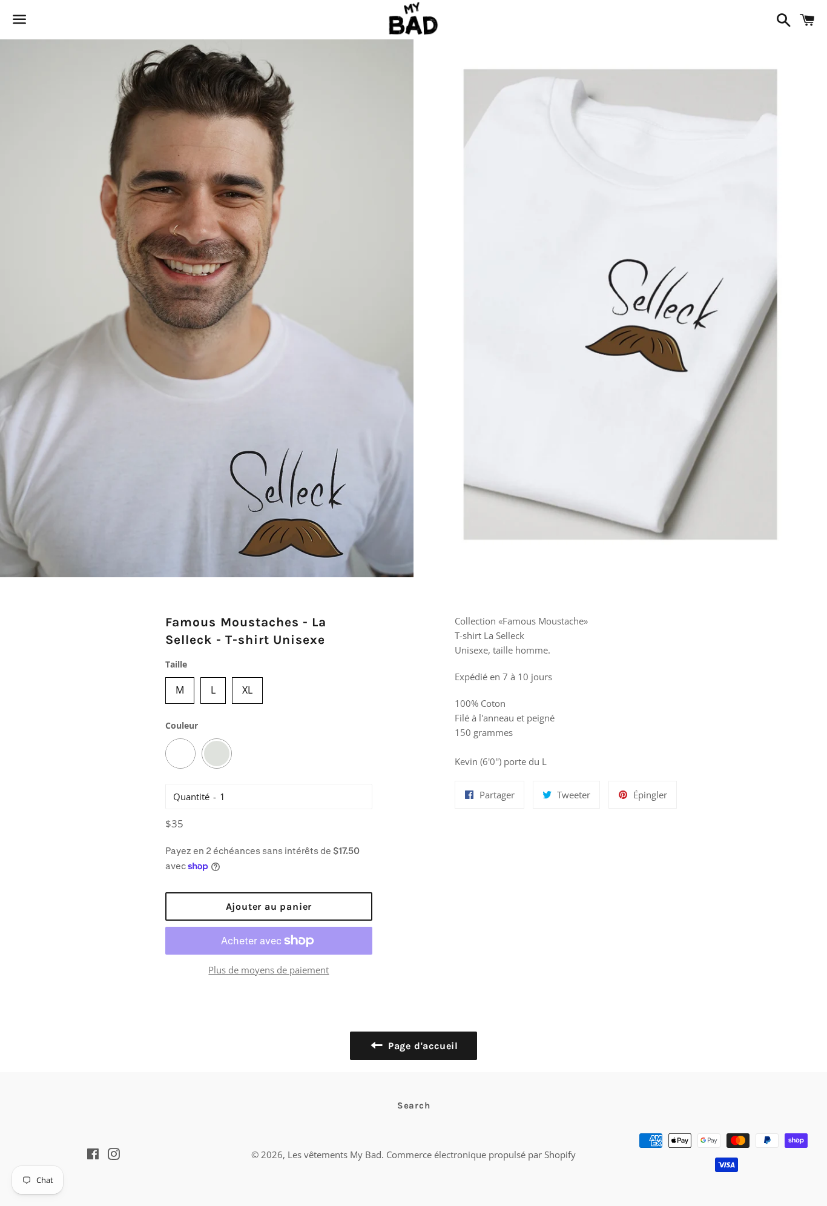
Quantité (191, 796)
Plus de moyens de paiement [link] (268, 970)
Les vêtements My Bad (334, 1154)
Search (413, 1105)
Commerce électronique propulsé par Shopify (481, 1154)
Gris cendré (217, 753)
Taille (176, 664)
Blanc (180, 753)
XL (247, 687)
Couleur (181, 725)
